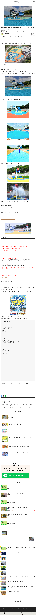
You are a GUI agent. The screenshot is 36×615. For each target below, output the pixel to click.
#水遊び (15, 31)
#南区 (1, 31)
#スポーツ (9, 31)
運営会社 (13, 608)
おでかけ (7, 30)
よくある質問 (17, 608)
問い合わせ (4, 608)
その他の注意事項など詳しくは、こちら (7, 277)
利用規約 (9, 608)
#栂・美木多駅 (5, 31)
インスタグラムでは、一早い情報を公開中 (8, 219)
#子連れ (17, 31)
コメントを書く (18, 393)
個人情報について (28, 608)
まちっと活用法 (23, 608)
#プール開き (23, 31)
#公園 (20, 31)
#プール (12, 31)
